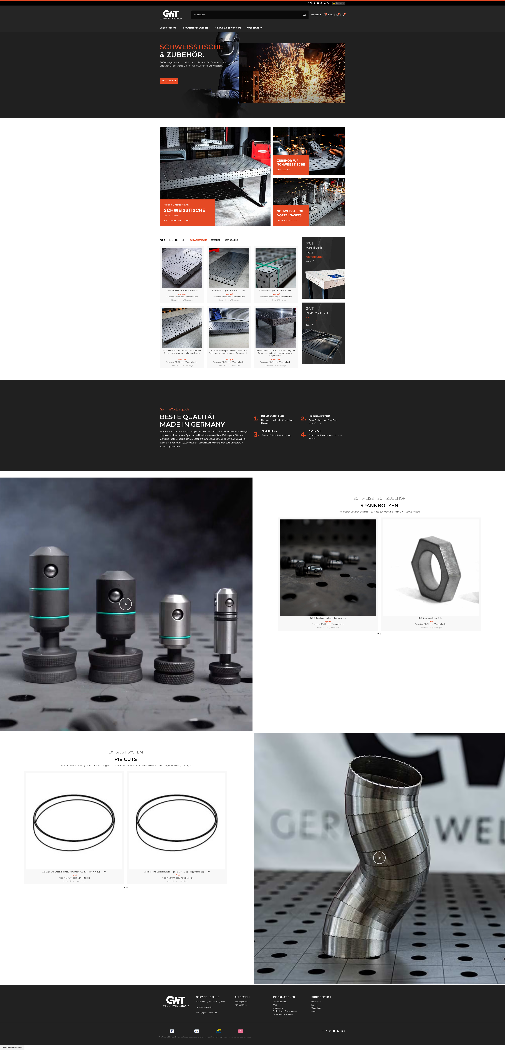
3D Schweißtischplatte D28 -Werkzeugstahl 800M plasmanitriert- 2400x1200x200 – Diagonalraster (275, 353)
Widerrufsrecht (280, 1002)
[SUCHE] (304, 15)
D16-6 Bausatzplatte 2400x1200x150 (275, 290)
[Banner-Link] (215, 176)
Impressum (278, 1008)
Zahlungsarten (241, 1002)
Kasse (314, 1005)
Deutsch (338, 3)
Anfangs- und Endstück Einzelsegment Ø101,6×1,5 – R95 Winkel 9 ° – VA (74, 872)
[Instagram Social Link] (314, 3)
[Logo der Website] (171, 15)
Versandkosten (191, 297)
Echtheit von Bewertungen (285, 1011)
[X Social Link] (311, 3)
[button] (292, 73)
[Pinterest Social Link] (321, 3)
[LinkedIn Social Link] (324, 3)
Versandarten (241, 1005)
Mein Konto (316, 1002)
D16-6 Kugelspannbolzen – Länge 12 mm (328, 618)
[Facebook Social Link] (308, 3)
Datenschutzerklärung (283, 1014)
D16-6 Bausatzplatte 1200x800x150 (182, 290)
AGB (275, 1005)
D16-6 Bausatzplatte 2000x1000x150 (228, 290)
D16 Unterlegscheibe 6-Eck (431, 618)
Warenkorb (316, 1008)
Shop (313, 1011)
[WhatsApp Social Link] (327, 3)
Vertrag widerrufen (12, 1048)
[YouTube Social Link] (318, 3)
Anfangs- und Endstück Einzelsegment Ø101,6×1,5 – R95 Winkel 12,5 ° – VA (177, 872)
